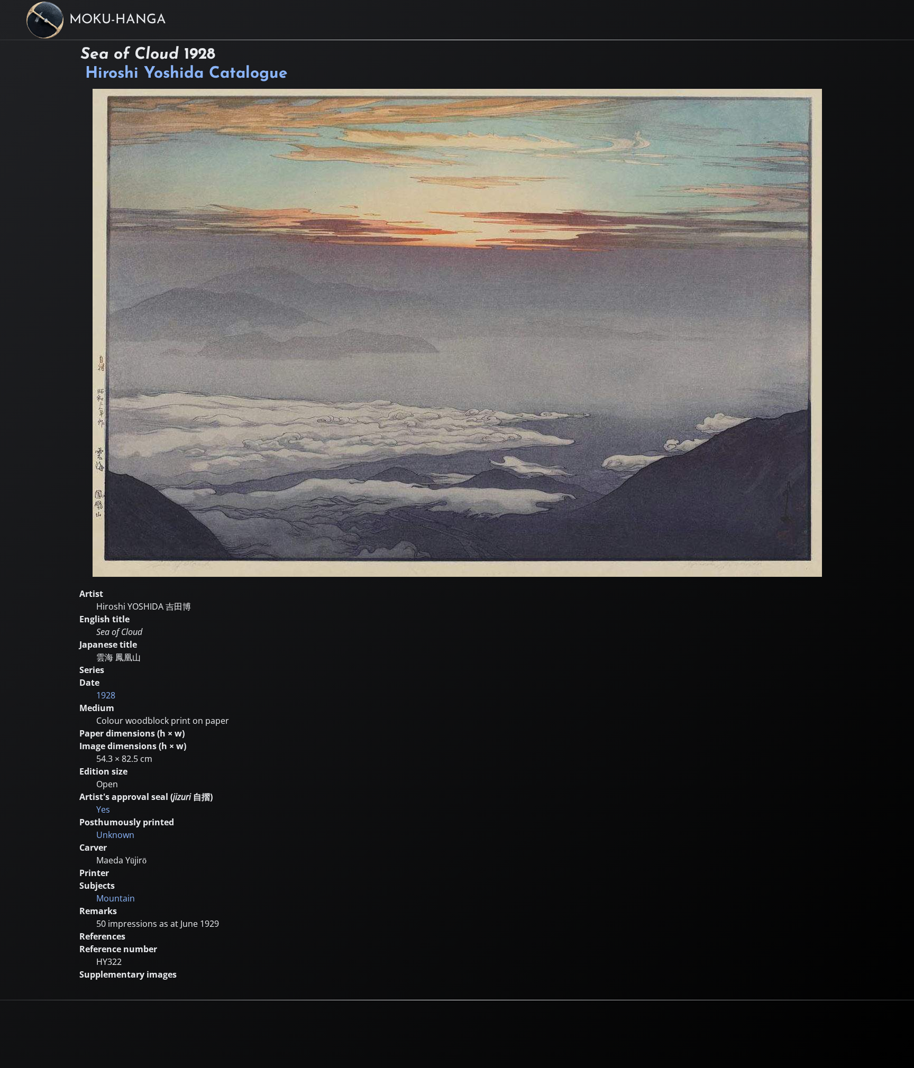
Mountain (115, 898)
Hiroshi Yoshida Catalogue (186, 74)
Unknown (115, 835)
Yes (103, 809)
